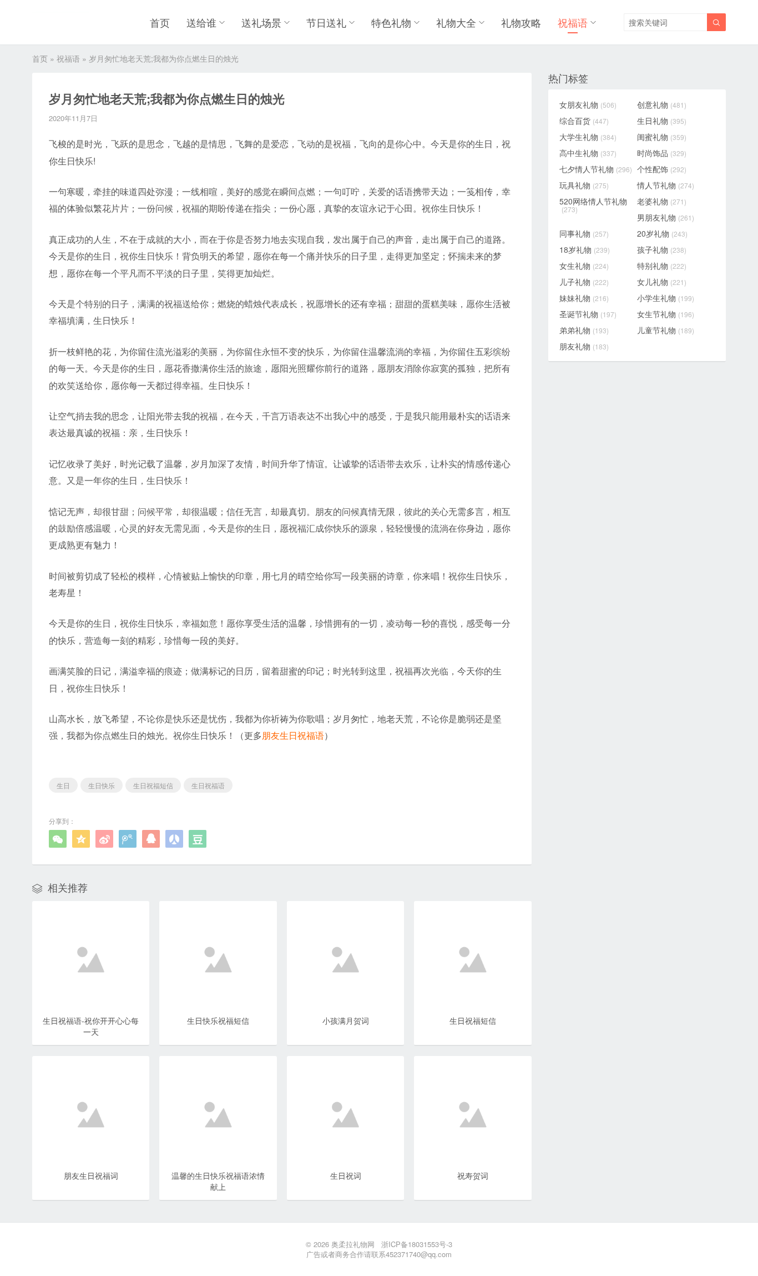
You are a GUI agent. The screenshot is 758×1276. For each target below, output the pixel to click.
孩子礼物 (661, 249)
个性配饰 (661, 169)
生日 (63, 785)
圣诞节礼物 (587, 314)
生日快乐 (101, 785)
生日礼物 (661, 120)
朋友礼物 (584, 346)
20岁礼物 (662, 233)
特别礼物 (661, 265)
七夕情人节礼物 (595, 169)
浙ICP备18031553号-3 (416, 1244)
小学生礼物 (665, 298)
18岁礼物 (584, 249)
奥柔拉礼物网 (353, 1244)
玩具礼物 (584, 185)
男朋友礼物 (665, 217)
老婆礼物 (661, 201)
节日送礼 (326, 22)
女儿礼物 (661, 282)
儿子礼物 (584, 282)
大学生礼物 (587, 137)
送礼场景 (261, 22)
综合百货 (584, 120)
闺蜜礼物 (661, 137)
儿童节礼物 (665, 330)
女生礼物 (584, 265)
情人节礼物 (665, 185)
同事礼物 (584, 233)
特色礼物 (391, 22)
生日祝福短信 (153, 785)
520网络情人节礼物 (593, 205)
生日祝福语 (208, 785)
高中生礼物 (587, 153)
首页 (160, 22)
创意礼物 (661, 104)
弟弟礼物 (584, 330)
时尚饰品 (661, 153)
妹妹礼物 (584, 298)
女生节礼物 (665, 314)
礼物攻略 (521, 22)
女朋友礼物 (587, 104)
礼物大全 (456, 22)
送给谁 (201, 22)
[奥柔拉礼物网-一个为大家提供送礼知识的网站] (60, 22)
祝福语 (573, 22)
